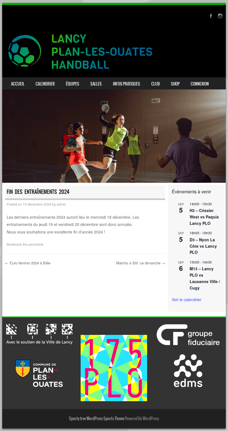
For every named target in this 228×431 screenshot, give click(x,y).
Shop (175, 84)
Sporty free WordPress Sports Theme (96, 418)
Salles (96, 84)
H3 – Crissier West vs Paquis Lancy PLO (204, 217)
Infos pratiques (126, 84)
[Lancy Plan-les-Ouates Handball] (114, 51)
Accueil (17, 84)
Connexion (200, 84)
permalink (35, 244)
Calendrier (45, 84)
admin (61, 204)
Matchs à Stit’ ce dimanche (140, 263)
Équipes (72, 84)
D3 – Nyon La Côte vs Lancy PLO (203, 246)
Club (155, 84)
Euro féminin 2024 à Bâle (27, 263)
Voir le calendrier (186, 299)
